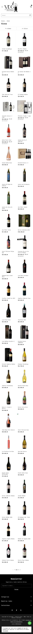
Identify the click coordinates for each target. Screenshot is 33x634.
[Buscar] (30, 15)
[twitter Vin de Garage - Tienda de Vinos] (20, 610)
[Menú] (2, 7)
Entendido (5, 631)
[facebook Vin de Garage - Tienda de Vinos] (16, 610)
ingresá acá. (28, 620)
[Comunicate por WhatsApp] (29, 623)
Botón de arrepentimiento (16, 621)
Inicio (3, 21)
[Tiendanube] (17, 624)
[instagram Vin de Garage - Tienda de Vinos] (12, 610)
